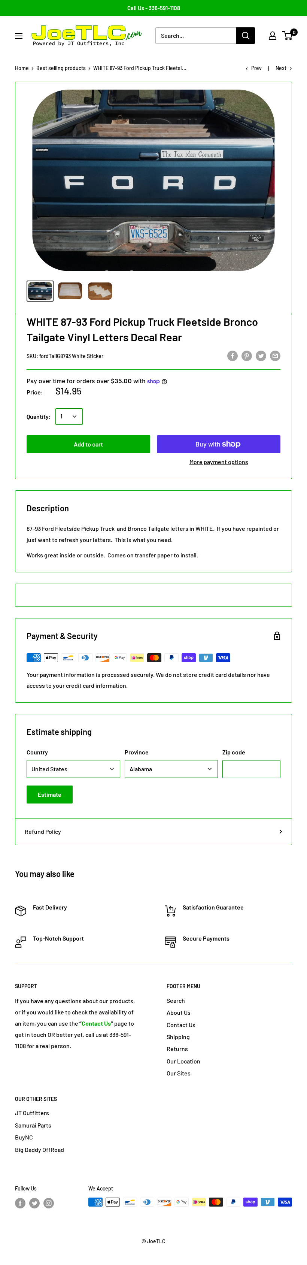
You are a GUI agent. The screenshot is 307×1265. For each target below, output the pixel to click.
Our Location (183, 1061)
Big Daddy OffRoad (39, 1149)
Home (22, 68)
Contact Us (181, 1024)
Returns (177, 1048)
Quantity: (39, 416)
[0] (287, 35)
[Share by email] (275, 355)
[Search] (245, 35)
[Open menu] (18, 36)
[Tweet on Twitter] (261, 355)
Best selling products (61, 68)
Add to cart (88, 444)
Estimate (49, 794)
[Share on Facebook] (232, 355)
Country (37, 752)
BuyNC (24, 1137)
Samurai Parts (33, 1125)
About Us (179, 1012)
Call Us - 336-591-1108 (153, 7)
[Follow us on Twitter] (34, 1203)
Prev (256, 68)
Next (281, 68)
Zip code (233, 752)
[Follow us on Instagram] (48, 1203)
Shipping (178, 1036)
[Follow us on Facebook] (20, 1203)
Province (137, 752)
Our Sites (179, 1073)
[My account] (272, 35)
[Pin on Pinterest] (246, 355)
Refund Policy (43, 831)
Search (176, 1000)
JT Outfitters (32, 1112)
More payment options (218, 461)
